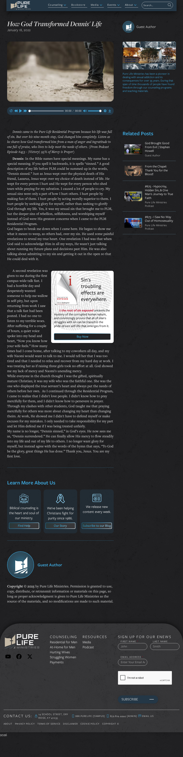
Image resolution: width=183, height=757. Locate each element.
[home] (20, 5)
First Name (129, 641)
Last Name (160, 641)
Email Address (132, 657)
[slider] (46, 111)
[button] (58, 5)
